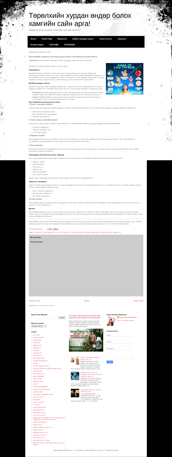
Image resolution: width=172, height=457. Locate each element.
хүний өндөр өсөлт (39, 407)
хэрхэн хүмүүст (38, 402)
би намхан (37, 232)
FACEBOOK (69, 45)
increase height (38, 337)
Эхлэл (33, 39)
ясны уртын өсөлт (39, 415)
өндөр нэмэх (37, 424)
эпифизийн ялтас (39, 412)
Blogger (115, 450)
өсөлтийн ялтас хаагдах (41, 440)
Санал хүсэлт (105, 39)
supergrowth (37, 340)
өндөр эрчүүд (38, 430)
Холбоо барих (37, 45)
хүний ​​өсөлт (37, 355)
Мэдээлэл (62, 39)
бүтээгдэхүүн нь (65, 232)
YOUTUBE (54, 45)
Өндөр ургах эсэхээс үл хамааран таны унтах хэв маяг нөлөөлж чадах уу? (91, 374)
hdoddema (100, 450)
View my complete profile (125, 320)
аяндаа (35, 363)
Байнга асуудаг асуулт (83, 39)
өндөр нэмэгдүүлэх (40, 422)
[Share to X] (53, 229)
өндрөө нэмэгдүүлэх (40, 361)
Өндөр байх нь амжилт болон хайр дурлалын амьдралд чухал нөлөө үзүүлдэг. (49, 418)
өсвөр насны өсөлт (39, 435)
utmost (35, 384)
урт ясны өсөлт (38, 397)
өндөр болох (37, 345)
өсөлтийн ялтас (38, 437)
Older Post (138, 301)
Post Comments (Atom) (46, 305)
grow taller (36, 335)
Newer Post (34, 301)
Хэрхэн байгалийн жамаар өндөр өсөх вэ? (89, 358)
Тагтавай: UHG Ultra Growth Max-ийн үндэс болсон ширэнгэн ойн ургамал (85, 317)
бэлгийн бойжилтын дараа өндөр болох (86, 232)
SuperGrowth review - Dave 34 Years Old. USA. (90, 390)
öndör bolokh (37, 371)
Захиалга (122, 39)
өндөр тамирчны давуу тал (42, 427)
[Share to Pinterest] (57, 229)
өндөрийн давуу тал (40, 432)
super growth (37, 353)
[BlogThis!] (50, 229)
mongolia (36, 350)
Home (86, 301)
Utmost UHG (37, 379)
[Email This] (48, 229)
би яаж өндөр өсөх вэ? (50, 232)
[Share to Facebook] (55, 229)
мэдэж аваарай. (106, 232)
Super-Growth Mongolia (128, 317)
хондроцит (36, 399)
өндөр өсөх (117, 232)
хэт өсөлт (36, 405)
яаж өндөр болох (39, 358)
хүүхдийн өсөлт (38, 410)
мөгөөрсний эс (38, 392)
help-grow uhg (37, 381)
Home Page (47, 39)
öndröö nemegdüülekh (40, 386)
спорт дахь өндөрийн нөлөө (43, 394)
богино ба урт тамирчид (41, 389)
